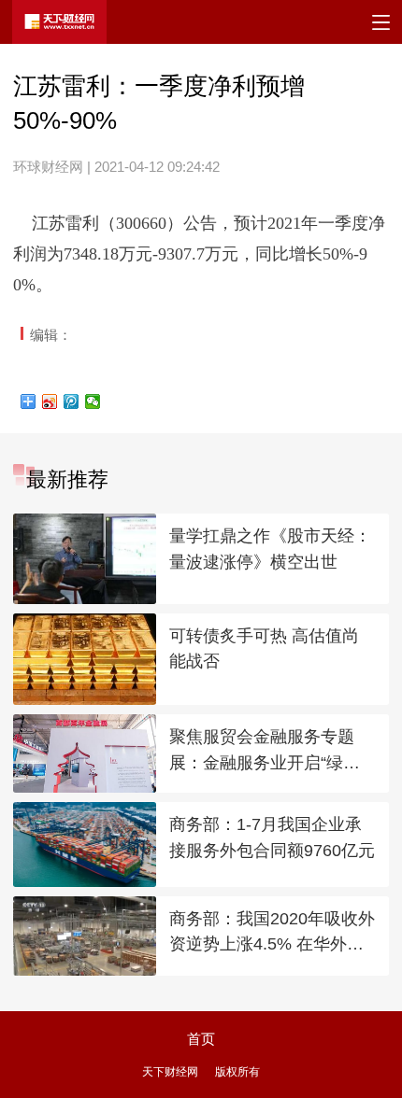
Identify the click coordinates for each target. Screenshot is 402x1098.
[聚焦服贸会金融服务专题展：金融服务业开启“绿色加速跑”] (84, 753)
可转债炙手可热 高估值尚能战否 (264, 648)
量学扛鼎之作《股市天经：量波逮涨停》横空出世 (270, 549)
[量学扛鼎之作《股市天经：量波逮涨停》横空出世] (84, 559)
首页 (201, 1039)
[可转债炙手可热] (84, 659)
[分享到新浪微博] (50, 401)
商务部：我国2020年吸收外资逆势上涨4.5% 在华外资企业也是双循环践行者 (272, 933)
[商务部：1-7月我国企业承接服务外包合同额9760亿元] (84, 844)
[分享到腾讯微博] (71, 401)
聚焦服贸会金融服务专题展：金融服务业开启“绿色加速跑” (264, 751)
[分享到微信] (93, 401)
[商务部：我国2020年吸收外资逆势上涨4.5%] (84, 936)
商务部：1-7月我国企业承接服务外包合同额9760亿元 (272, 837)
